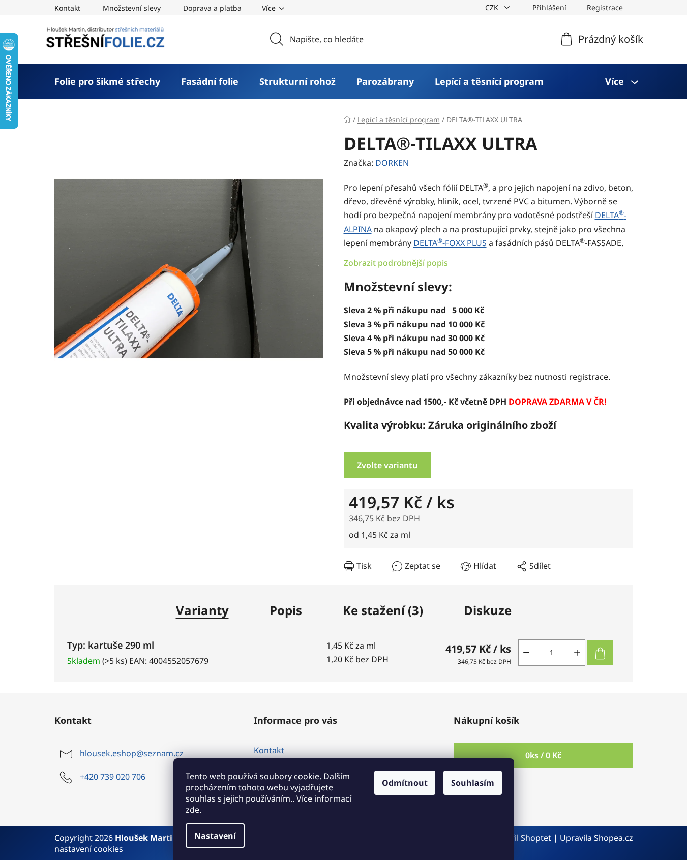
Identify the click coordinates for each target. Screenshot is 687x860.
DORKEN (392, 162)
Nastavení (215, 835)
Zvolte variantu (387, 465)
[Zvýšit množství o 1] (577, 652)
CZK (492, 7)
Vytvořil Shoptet (520, 837)
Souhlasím (472, 782)
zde (192, 809)
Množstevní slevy (132, 8)
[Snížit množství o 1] (526, 652)
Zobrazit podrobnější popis (396, 262)
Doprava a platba (212, 8)
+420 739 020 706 (112, 776)
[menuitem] (107, 81)
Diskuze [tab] (488, 610)
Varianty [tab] (202, 610)
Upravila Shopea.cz (596, 837)
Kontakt (67, 8)
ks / (543, 755)
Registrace (605, 7)
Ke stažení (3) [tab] (383, 610)
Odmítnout (405, 782)
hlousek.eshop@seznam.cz (132, 753)
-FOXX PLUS (450, 243)
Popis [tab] (286, 610)
